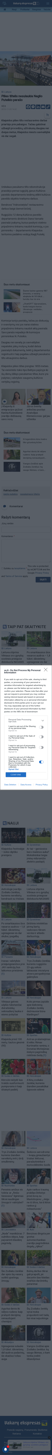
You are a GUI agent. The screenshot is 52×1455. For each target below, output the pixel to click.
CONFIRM (16, 775)
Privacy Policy (42, 784)
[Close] (46, 670)
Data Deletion (10, 784)
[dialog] (26, 727)
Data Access (26, 784)
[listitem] (26, 720)
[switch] (41, 727)
